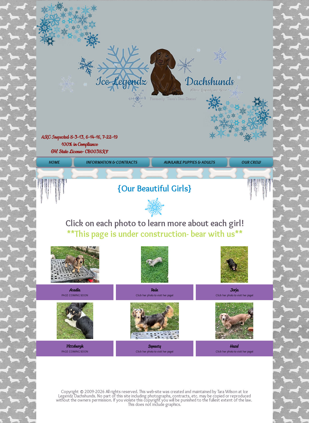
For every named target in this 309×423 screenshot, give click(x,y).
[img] (74, 273)
